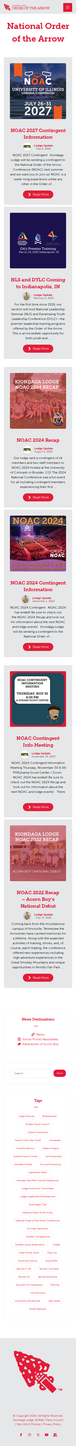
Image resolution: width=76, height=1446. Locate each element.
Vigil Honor (54, 1300)
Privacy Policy (52, 1424)
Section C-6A (24, 1268)
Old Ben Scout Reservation (30, 1244)
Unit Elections (37, 1292)
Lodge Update (43, 146)
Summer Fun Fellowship (29, 1284)
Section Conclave (49, 1268)
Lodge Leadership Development (37, 1196)
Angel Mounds (26, 1116)
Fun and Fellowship (50, 1164)
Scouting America (27, 1260)
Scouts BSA (51, 1260)
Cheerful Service (25, 1148)
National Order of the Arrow (37, 1212)
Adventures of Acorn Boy (40, 1044)
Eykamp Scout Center (25, 1156)
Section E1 (24, 1276)
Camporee (55, 1140)
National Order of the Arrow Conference (37, 1220)
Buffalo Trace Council (38, 1124)
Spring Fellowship (47, 1276)
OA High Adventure (37, 1228)
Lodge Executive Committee (38, 1188)
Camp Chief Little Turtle (28, 1140)
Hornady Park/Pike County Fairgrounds (37, 1180)
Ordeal (56, 1244)
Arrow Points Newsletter (40, 1039)
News (40, 1034)
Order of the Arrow (29, 1252)
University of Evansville (27, 1300)
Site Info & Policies (29, 1424)
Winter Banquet (37, 1309)
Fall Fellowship (54, 1156)
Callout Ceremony (38, 1132)
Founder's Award (23, 1164)
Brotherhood (50, 1116)
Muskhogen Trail (38, 1204)
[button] (67, 7)
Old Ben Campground (38, 1236)
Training (54, 1284)
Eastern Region (51, 1148)
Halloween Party (38, 1172)
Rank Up (52, 1252)
